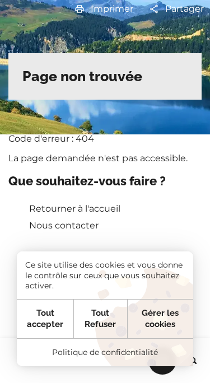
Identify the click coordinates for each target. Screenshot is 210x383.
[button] (103, 9)
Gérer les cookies (160, 318)
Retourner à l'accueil (74, 208)
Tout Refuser (100, 318)
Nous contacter (64, 225)
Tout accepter (45, 318)
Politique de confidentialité (105, 352)
